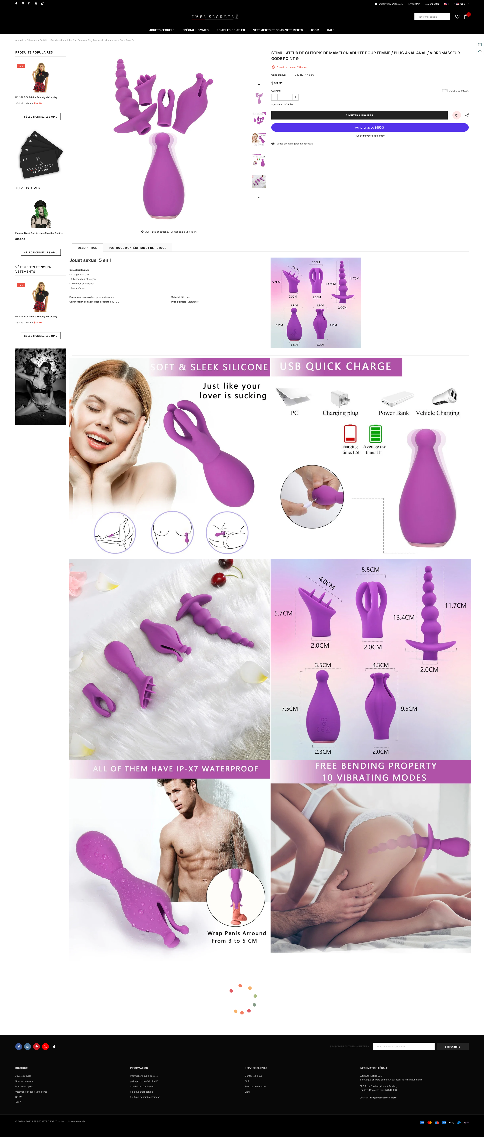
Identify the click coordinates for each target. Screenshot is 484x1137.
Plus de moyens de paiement (370, 135)
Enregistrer (414, 3)
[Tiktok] (43, 3)
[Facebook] (17, 3)
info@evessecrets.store (390, 3)
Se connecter (432, 3)
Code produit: (278, 74)
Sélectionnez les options (42, 116)
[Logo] (215, 16)
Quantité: (276, 90)
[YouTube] (37, 3)
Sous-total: (277, 104)
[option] (160, 139)
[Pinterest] (30, 3)
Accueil (19, 40)
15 (278, 143)
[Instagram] (24, 3)
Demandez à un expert (184, 231)
